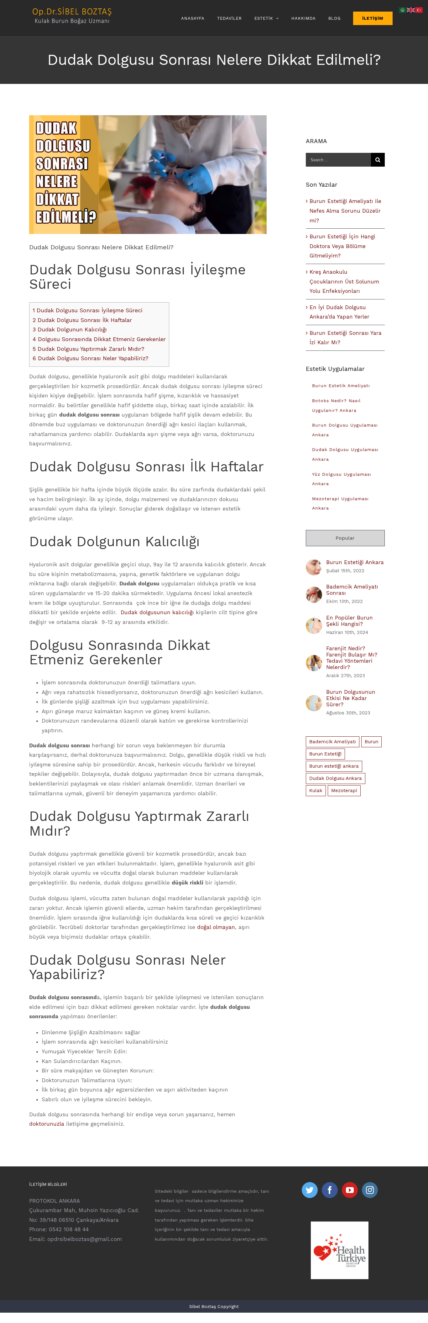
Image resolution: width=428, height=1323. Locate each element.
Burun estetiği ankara (334, 766)
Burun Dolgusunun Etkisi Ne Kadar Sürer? (350, 698)
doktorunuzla (46, 1124)
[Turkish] (419, 9)
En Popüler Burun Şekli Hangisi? (349, 621)
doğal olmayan (216, 927)
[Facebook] (330, 1190)
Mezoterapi (344, 790)
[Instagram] (370, 1190)
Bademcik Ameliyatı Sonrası (352, 590)
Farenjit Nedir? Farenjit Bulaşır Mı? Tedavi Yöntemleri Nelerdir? (351, 657)
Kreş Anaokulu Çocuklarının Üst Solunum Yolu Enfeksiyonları (344, 281)
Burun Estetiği (325, 754)
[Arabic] (403, 9)
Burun (371, 742)
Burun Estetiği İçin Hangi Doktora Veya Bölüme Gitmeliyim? (342, 246)
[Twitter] (310, 1190)
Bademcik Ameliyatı (332, 742)
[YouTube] (350, 1190)
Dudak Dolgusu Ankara (335, 778)
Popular (345, 538)
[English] (411, 9)
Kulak (315, 790)
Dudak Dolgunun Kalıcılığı (70, 329)
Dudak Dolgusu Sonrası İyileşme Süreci (88, 310)
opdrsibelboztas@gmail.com (84, 1239)
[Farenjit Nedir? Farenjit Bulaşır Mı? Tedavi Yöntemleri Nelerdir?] (314, 659)
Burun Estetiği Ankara (355, 562)
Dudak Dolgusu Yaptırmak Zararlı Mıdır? (88, 348)
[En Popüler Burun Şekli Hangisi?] (314, 622)
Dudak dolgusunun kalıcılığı (157, 612)
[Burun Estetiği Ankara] (314, 564)
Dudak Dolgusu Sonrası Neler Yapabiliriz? (91, 358)
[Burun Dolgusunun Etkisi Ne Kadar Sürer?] (314, 700)
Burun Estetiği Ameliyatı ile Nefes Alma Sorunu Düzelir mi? (345, 210)
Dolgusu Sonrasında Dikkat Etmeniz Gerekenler (99, 339)
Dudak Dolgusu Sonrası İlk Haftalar (82, 320)
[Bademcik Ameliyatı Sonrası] (314, 591)
